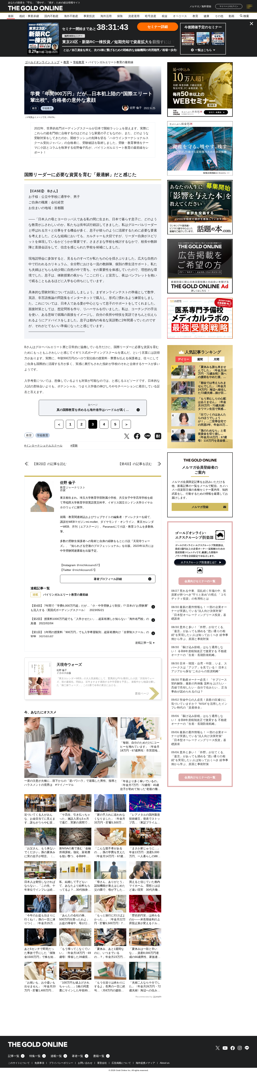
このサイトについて (19, 1063)
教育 (195, 16)
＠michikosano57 (87, 565)
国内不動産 (51, 16)
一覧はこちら (203, 50)
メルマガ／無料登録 (200, 6)
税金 (164, 16)
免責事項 (39, 1063)
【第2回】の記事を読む (49, 464)
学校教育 (47, 108)
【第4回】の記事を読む (135, 464)
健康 (206, 16)
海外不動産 (71, 16)
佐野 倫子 (67, 483)
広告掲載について (121, 1063)
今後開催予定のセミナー (203, 27)
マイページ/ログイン (228, 6)
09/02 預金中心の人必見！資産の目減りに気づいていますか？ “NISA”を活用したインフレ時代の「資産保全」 (199, 703)
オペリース (180, 16)
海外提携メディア (145, 1063)
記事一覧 (13, 1056)
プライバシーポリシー (61, 1063)
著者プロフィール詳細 (108, 579)
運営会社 (102, 1063)
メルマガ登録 (200, 507)
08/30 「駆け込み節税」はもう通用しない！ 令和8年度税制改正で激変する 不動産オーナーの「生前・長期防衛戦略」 (199, 651)
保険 (120, 16)
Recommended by (144, 997)
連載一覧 (56, 1056)
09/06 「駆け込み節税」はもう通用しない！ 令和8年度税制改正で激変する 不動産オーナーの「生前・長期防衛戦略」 (199, 719)
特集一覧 (35, 1056)
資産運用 (134, 16)
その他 (219, 16)
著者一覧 (77, 1056)
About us (164, 1063)
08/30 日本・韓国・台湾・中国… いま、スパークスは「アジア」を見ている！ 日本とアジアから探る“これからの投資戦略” (199, 667)
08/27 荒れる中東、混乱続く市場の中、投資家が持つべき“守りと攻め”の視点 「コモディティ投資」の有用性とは (198, 594)
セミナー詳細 (157, 27)
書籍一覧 (98, 1056)
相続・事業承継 (29, 16)
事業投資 (89, 16)
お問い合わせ (85, 1063)
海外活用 (106, 16)
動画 (231, 16)
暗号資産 (150, 16)
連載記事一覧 (143, 642)
